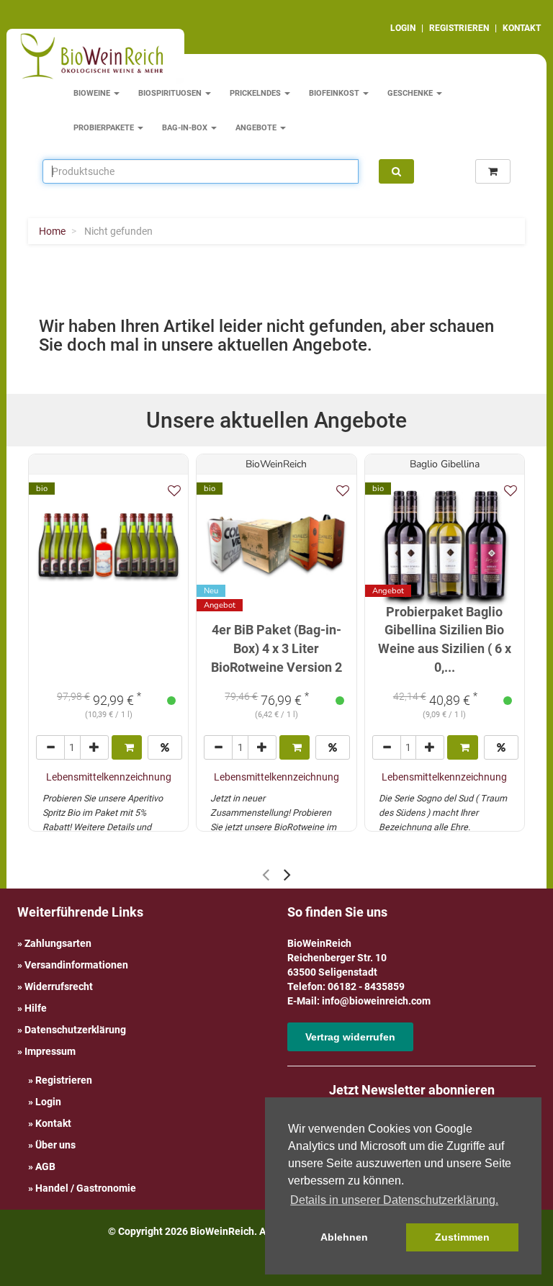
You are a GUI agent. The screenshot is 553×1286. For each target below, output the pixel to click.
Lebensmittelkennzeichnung (108, 777)
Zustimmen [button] (462, 1237)
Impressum (50, 1051)
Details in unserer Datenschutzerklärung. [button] (394, 1200)
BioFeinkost (335, 93)
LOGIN (402, 28)
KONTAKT (522, 28)
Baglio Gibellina (445, 464)
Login (48, 1101)
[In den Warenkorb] (127, 747)
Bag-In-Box (186, 127)
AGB (45, 1166)
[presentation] (265, 874)
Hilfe (35, 1008)
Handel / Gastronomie (85, 1188)
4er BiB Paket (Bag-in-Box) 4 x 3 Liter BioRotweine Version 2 (276, 648)
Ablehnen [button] (344, 1237)
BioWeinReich (276, 464)
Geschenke (411, 93)
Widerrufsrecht (58, 986)
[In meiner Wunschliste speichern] (174, 490)
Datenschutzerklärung (75, 1029)
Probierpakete (104, 127)
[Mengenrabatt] (165, 747)
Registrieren (63, 1080)
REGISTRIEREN (459, 28)
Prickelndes (256, 93)
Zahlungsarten (57, 943)
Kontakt (53, 1123)
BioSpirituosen (171, 93)
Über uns (55, 1145)
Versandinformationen (76, 965)
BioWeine (92, 93)
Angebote (257, 127)
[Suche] (396, 171)
